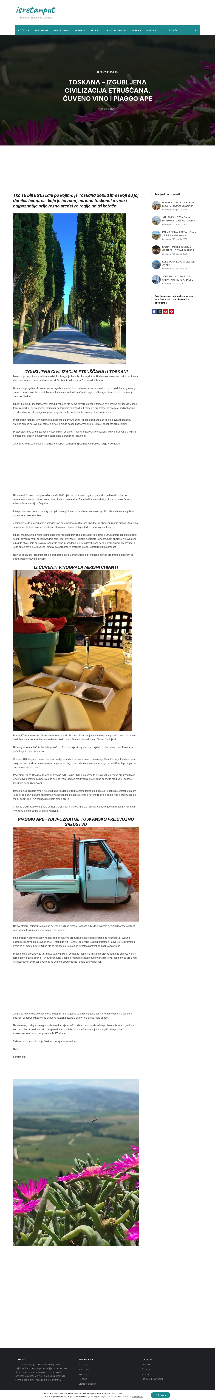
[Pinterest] (171, 311)
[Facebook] (154, 311)
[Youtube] (165, 311)
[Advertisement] (137, 12)
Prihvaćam (161, 1395)
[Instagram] (159, 311)
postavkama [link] (137, 1396)
